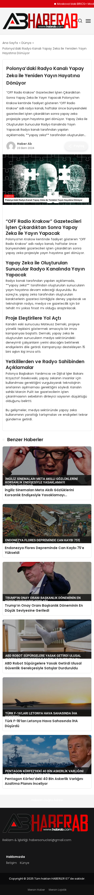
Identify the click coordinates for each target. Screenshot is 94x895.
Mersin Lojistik (57, 890)
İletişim (11, 863)
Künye (24, 863)
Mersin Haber (36, 890)
